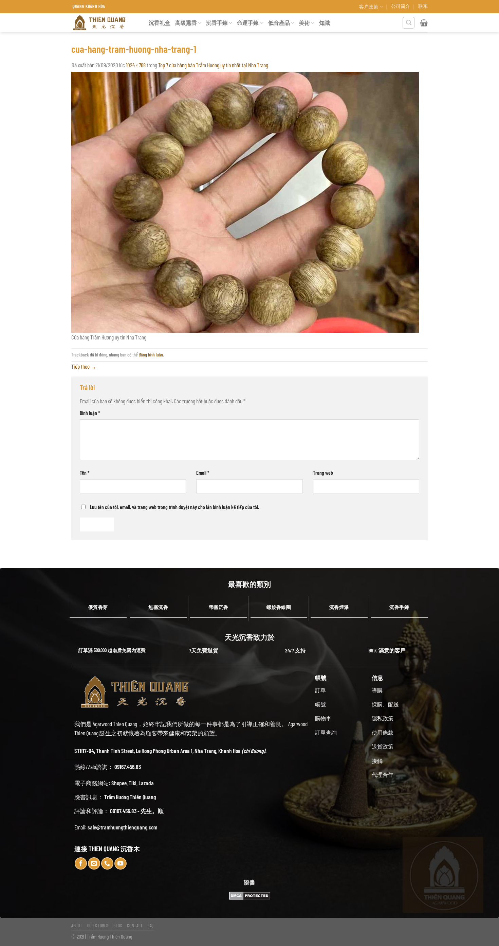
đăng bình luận (151, 354)
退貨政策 (382, 746)
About (76, 925)
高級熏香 (186, 22)
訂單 (320, 690)
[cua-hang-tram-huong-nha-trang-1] (245, 201)
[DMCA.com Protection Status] (249, 896)
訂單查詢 (326, 732)
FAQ (151, 925)
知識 (324, 22)
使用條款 (382, 732)
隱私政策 (382, 718)
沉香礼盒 (159, 22)
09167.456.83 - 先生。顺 (137, 810)
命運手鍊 (248, 22)
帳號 (320, 704)
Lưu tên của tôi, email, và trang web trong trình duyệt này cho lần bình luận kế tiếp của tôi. (174, 507)
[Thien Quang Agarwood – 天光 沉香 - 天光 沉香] (104, 22)
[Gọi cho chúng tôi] (107, 863)
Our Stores (98, 925)
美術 (304, 22)
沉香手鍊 (217, 22)
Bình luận (90, 412)
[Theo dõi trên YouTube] (120, 863)
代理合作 (382, 774)
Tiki (132, 782)
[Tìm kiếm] (408, 23)
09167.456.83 (127, 766)
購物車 (323, 718)
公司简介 (400, 6)
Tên (85, 472)
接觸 (377, 760)
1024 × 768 (136, 65)
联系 (423, 6)
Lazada (146, 782)
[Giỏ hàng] (424, 22)
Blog (117, 925)
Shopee (119, 782)
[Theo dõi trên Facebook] (81, 863)
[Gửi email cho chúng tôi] (94, 863)
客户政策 (368, 7)
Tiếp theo (83, 366)
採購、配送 (385, 704)
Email (202, 472)
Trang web (323, 472)
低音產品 (279, 22)
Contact (135, 925)
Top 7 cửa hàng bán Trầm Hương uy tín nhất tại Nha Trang (213, 65)
